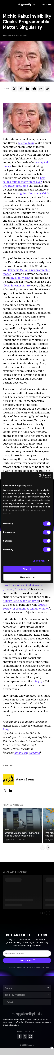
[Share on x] (14, 89)
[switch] (47, 532)
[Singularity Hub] (27, 4)
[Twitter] (25, 1036)
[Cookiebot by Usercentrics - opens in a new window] (39, 476)
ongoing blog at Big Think (33, 193)
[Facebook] (19, 1036)
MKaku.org (20, 752)
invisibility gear (20, 277)
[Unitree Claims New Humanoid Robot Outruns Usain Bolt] (22, 825)
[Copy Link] (47, 89)
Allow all (27, 569)
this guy (38, 681)
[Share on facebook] (21, 89)
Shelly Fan (49, 840)
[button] (27, 988)
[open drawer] (5, 4)
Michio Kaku (26, 143)
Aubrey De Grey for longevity (21, 601)
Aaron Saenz (8, 35)
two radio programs (15, 185)
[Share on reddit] (34, 89)
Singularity (9, 765)
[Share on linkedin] (27, 89)
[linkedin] (10, 790)
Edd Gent (8, 840)
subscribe (46, 4)
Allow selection (27, 577)
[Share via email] (41, 89)
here (5, 729)
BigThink (34, 752)
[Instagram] (30, 1036)
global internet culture (17, 285)
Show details (39, 561)
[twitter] (5, 790)
